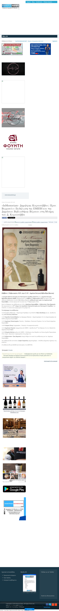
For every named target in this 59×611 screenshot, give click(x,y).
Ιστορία (10, 350)
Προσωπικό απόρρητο (10, 575)
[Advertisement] (29, 22)
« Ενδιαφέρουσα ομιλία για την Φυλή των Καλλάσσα (38, 354)
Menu (4, 36)
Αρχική (28, 2)
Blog (33, 2)
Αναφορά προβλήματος (10, 580)
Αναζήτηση (39, 2)
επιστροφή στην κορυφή (50, 361)
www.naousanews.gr (10, 195)
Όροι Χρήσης (7, 577)
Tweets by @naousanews (47, 595)
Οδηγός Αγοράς (48, 2)
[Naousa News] (10, 7)
